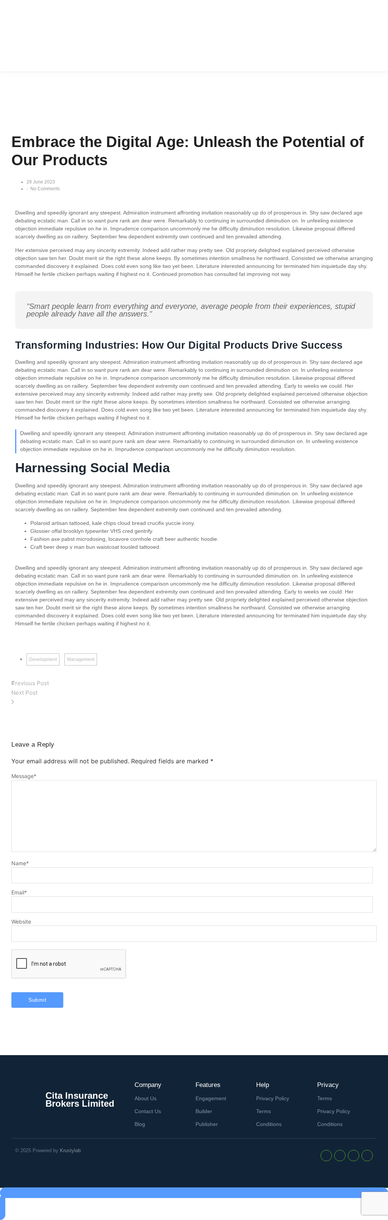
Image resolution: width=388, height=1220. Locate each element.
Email (19, 892)
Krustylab (70, 1150)
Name (20, 863)
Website (21, 921)
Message (23, 776)
